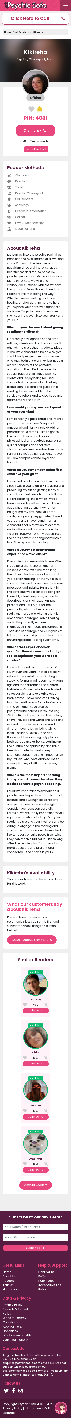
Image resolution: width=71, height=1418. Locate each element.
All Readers (22, 32)
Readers (9, 1281)
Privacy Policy (12, 1305)
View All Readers (35, 1185)
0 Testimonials (37, 141)
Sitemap (9, 1413)
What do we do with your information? (17, 1337)
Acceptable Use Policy (49, 1287)
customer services (15, 1371)
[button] (35, 18)
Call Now (33, 130)
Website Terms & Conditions (15, 1320)
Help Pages (46, 1281)
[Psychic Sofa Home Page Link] (27, 5)
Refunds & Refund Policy (15, 1311)
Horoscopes (11, 1289)
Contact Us (46, 1272)
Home (7, 32)
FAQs (42, 1276)
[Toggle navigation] (65, 5)
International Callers (39, 1408)
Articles (8, 1285)
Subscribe (33, 1248)
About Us (9, 1276)
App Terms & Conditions (12, 1329)
